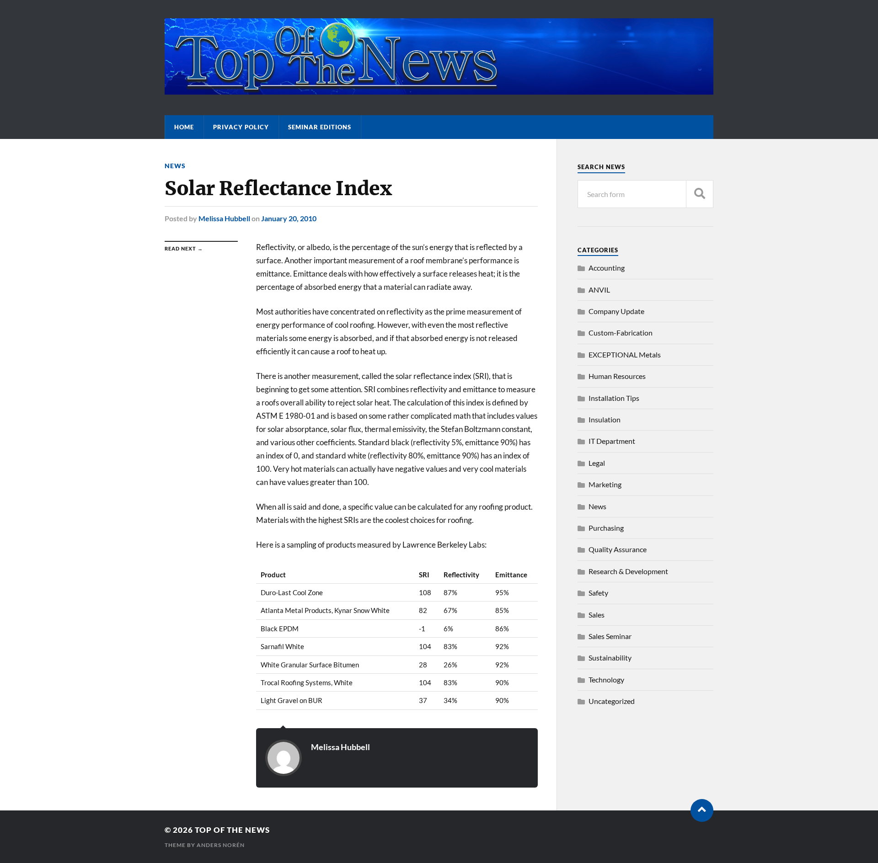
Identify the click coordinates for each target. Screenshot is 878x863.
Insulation (605, 419)
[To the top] (702, 810)
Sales (597, 614)
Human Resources (617, 376)
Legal (597, 462)
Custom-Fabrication (621, 332)
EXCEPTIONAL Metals (625, 354)
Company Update (616, 311)
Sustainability (610, 657)
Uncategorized (612, 701)
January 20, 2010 (288, 218)
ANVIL (599, 289)
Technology (606, 679)
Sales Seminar (610, 636)
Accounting (607, 267)
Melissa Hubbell (224, 218)
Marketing (605, 484)
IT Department (612, 441)
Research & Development (628, 571)
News (175, 166)
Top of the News (232, 830)
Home (184, 127)
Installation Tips (614, 398)
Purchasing (606, 527)
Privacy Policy (241, 127)
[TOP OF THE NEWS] (439, 90)
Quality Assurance (618, 549)
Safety (598, 592)
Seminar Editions (319, 127)
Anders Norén (221, 845)
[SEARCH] (699, 194)
